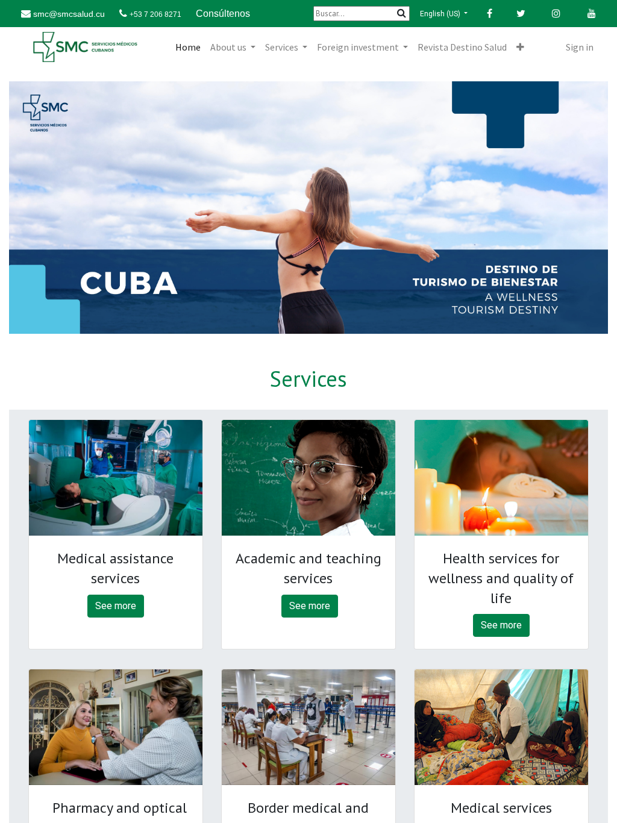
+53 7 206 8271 (155, 14)
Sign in (580, 47)
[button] (520, 47)
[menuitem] (188, 47)
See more (115, 606)
